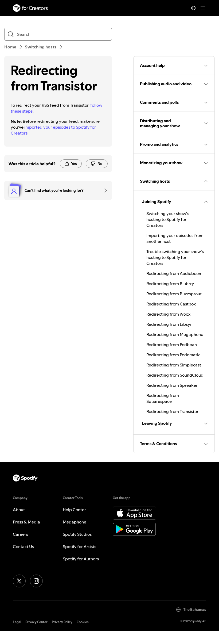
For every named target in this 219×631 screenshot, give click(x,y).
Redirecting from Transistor (172, 411)
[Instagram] (36, 581)
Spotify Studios (77, 534)
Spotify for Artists (79, 546)
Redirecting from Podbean (171, 344)
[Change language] (193, 8)
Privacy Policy (62, 622)
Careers (20, 534)
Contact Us (23, 546)
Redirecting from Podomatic (173, 355)
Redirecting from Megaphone (174, 334)
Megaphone (74, 522)
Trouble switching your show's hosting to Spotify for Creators (175, 257)
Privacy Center (36, 622)
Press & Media (26, 522)
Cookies (83, 622)
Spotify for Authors (81, 559)
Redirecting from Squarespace (162, 398)
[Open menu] (203, 8)
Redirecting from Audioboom (174, 273)
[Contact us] (104, 190)
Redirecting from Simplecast (173, 365)
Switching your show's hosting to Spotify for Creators (167, 219)
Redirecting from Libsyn (169, 324)
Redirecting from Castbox (171, 304)
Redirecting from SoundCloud (175, 375)
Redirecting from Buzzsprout (174, 294)
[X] (19, 581)
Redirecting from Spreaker (172, 385)
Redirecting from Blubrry (170, 283)
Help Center (74, 510)
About (19, 510)
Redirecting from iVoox (168, 314)
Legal (17, 622)
